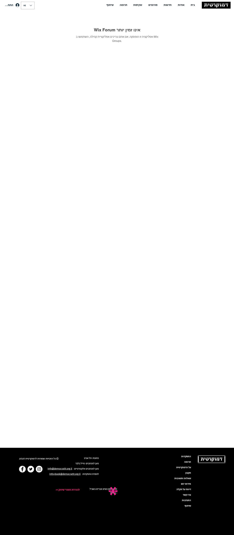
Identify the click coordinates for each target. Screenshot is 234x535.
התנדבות (186, 500)
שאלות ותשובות (182, 478)
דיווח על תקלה (183, 489)
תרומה (187, 462)
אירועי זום (186, 484)
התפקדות (186, 456)
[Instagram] (39, 469)
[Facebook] (22, 469)
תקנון (188, 473)
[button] (181, 5)
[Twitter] (30, 469)
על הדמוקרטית (183, 467)
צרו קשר (187, 495)
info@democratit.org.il (60, 469)
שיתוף (188, 506)
